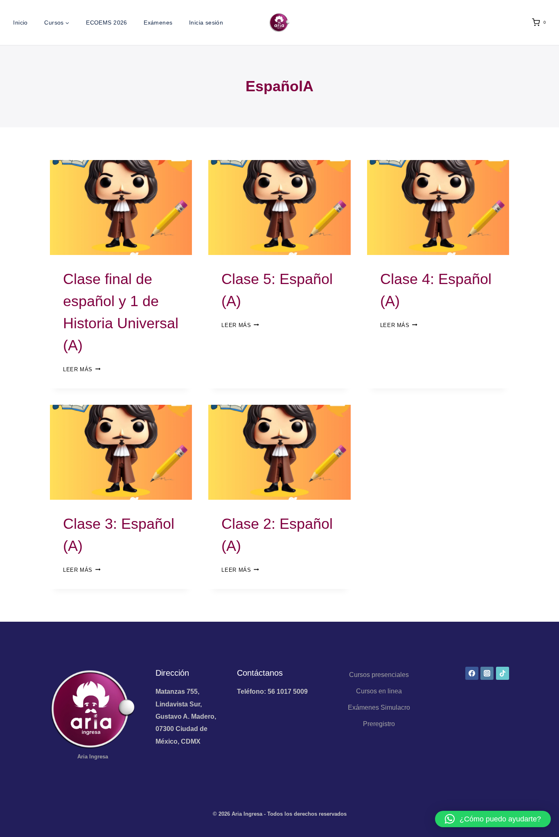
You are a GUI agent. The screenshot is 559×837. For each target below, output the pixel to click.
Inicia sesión (206, 22)
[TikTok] (502, 673)
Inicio (20, 22)
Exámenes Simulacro (379, 707)
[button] (493, 819)
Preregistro (379, 723)
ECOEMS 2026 (106, 22)
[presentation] (121, 207)
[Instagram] (487, 673)
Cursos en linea (379, 691)
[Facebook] (471, 673)
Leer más (81, 369)
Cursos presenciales (379, 674)
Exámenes (158, 22)
